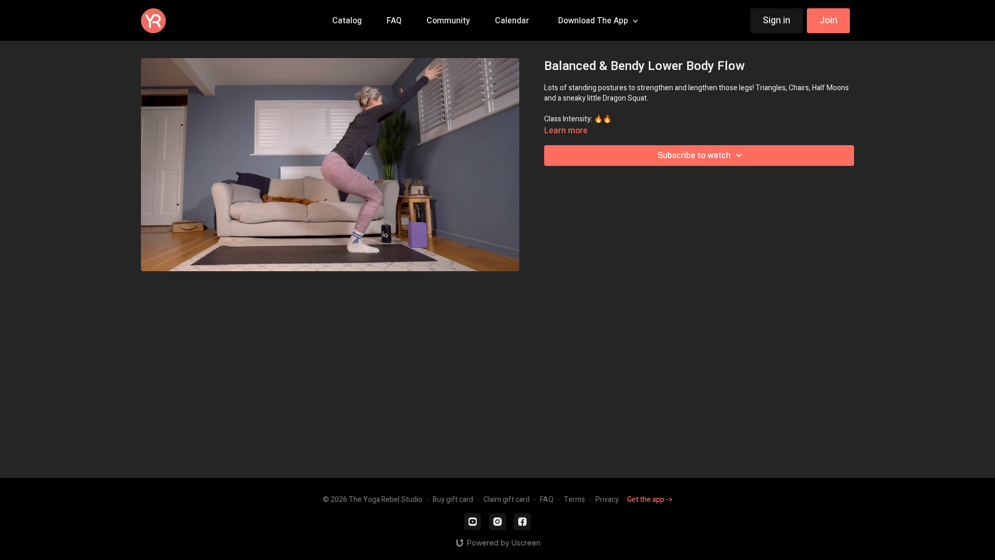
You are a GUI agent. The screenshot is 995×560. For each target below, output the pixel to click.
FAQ (546, 499)
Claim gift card (507, 499)
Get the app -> (650, 499)
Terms (574, 499)
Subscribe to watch (694, 155)
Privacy (607, 499)
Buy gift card (453, 499)
